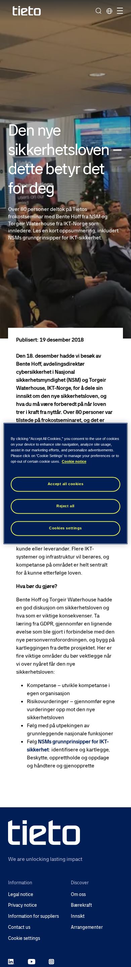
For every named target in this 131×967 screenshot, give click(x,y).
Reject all (65, 506)
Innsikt (78, 916)
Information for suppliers (33, 916)
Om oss (78, 894)
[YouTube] (32, 961)
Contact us (19, 927)
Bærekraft (81, 905)
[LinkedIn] (11, 961)
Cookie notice (74, 462)
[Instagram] (51, 961)
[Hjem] (27, 10)
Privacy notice (22, 905)
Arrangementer (87, 927)
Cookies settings (65, 528)
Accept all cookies (65, 484)
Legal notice (20, 894)
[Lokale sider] (109, 11)
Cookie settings (24, 938)
